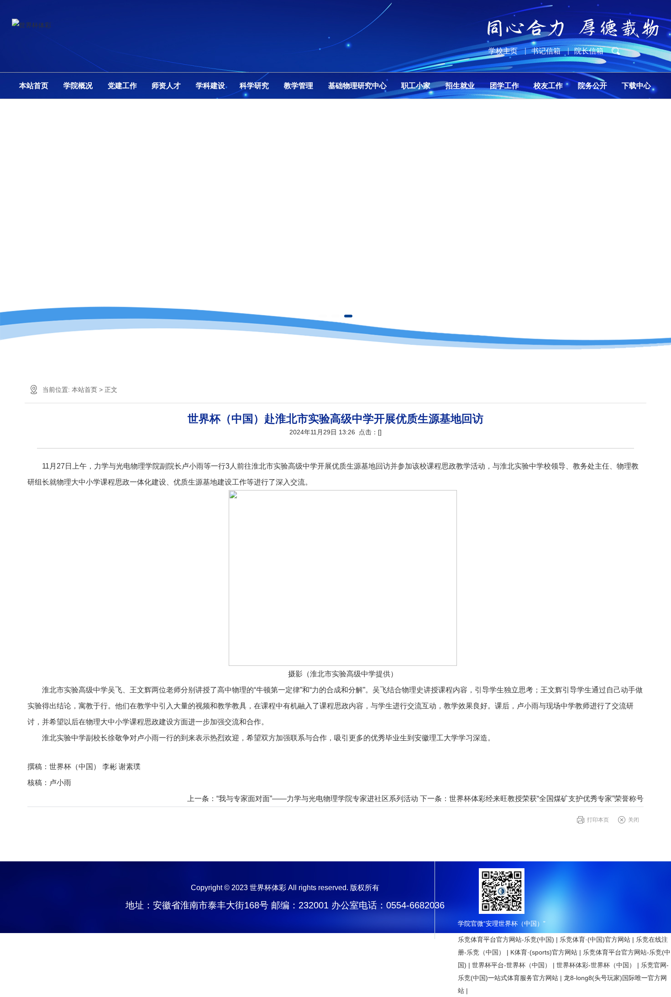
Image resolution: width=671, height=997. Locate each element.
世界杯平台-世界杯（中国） (511, 965)
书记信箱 (546, 51)
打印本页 (598, 820)
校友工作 (548, 86)
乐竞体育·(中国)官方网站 (595, 939)
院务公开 (592, 86)
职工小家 (415, 86)
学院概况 (78, 86)
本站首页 (33, 86)
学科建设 (210, 86)
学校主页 (503, 51)
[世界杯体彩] (31, 25)
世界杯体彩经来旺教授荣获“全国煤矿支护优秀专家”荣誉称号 (546, 798)
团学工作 (504, 86)
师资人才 (166, 86)
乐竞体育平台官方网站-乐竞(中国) (506, 939)
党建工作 (122, 86)
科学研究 (254, 86)
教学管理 (298, 86)
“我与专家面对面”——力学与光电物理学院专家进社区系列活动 (317, 798)
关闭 (633, 820)
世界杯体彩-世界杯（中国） (595, 965)
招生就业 (460, 86)
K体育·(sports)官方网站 (543, 952)
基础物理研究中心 (357, 86)
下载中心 (636, 86)
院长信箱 (588, 51)
